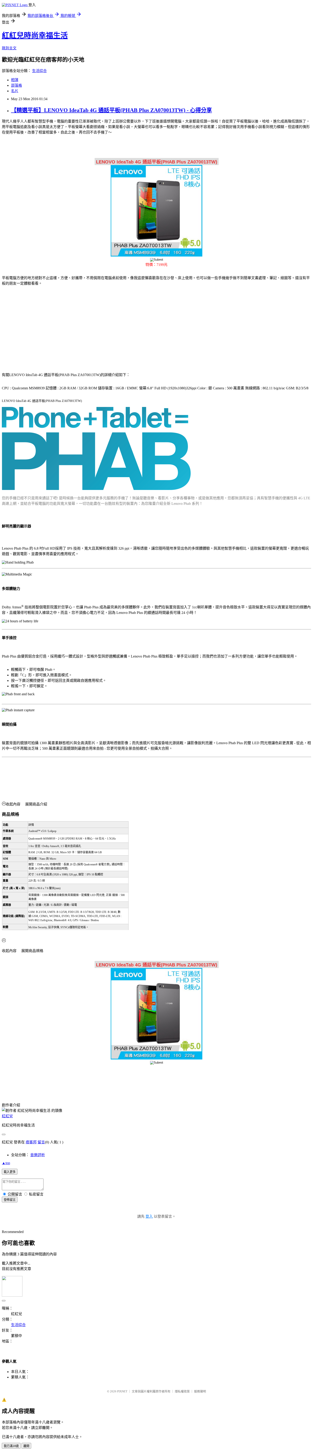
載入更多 (10, 1172)
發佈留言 (10, 1199)
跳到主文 (9, 48)
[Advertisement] (41, 326)
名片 (14, 91)
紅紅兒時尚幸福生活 (35, 35)
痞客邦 (31, 1142)
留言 (41, 1142)
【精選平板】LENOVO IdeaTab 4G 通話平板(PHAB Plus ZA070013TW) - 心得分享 (111, 110)
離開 (26, 1446)
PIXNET (122, 1391)
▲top (6, 1163)
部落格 (16, 85)
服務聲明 (200, 1391)
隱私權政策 (182, 1391)
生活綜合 (39, 71)
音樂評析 (37, 1155)
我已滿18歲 (11, 1446)
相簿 (14, 80)
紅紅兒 (7, 1116)
